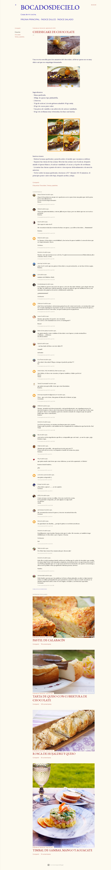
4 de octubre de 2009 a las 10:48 (45, 526)
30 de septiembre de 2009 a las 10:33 (46, 326)
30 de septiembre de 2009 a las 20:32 (46, 390)
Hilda (39, 446)
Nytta (39, 343)
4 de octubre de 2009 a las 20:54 (45, 543)
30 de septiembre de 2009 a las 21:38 (46, 417)
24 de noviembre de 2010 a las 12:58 (46, 585)
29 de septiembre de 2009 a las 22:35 (46, 279)
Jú (38, 274)
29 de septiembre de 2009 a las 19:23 (46, 204)
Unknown (40, 303)
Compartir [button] (17, 28)
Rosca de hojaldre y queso (54, 754)
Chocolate (18, 34)
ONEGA (40, 406)
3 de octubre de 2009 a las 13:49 (45, 516)
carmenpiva (41, 510)
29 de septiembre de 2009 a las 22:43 (46, 298)
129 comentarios (46, 704)
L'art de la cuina (42, 475)
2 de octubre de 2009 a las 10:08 (45, 505)
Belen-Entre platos (43, 330)
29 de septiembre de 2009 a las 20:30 (46, 233)
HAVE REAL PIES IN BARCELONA (47, 370)
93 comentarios (46, 757)
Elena (39, 521)
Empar (39, 484)
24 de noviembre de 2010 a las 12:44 (46, 571)
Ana (39, 222)
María (39, 238)
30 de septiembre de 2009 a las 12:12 (46, 355)
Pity (39, 458)
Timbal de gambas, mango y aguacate (62, 850)
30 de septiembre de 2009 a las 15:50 (46, 379)
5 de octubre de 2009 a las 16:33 (45, 553)
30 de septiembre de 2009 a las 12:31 (46, 366)
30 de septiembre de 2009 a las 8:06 (46, 311)
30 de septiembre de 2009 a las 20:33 (46, 401)
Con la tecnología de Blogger (57, 865)
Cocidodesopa (42, 284)
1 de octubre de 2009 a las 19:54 (45, 479)
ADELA (40, 495)
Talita (39, 548)
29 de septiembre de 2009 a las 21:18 (46, 258)
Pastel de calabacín (49, 640)
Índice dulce (48, 19)
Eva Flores (40, 359)
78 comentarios (46, 644)
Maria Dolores (41, 194)
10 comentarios (46, 854)
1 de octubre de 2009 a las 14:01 (45, 470)
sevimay (40, 263)
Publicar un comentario (40, 589)
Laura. (39, 316)
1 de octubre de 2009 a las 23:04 (45, 491)
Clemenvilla (41, 575)
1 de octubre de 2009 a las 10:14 (45, 454)
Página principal (30, 19)
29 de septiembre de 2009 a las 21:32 (46, 270)
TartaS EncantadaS (43, 383)
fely (39, 434)
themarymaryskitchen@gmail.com (47, 394)
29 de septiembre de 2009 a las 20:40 (46, 247)
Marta (39, 209)
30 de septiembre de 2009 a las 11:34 (46, 339)
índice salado (65, 19)
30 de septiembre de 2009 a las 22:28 (46, 430)
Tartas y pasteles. (19, 37)
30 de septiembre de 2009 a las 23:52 (46, 441)
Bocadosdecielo (50, 7)
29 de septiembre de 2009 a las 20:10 (46, 217)
